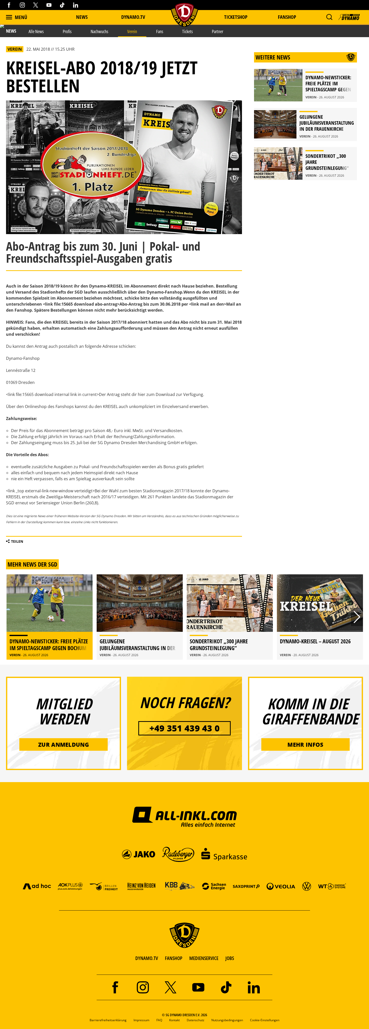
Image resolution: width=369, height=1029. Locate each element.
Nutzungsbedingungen (227, 1020)
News (82, 17)
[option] (49, 617)
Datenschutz (195, 1020)
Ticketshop (236, 17)
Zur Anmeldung (63, 744)
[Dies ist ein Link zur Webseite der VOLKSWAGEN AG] (307, 886)
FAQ (159, 1020)
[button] (329, 17)
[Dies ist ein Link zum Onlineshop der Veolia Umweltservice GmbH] (281, 886)
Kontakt (174, 1020)
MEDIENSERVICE (203, 958)
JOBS (229, 958)
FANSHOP (173, 958)
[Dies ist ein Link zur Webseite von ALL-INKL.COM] (184, 816)
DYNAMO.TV (133, 17)
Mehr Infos (305, 744)
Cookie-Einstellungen (264, 1020)
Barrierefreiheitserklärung (108, 1020)
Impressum (141, 1020)
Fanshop (287, 17)
